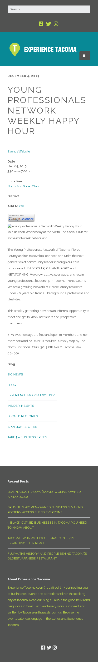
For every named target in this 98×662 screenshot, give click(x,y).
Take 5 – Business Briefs (27, 437)
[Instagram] (56, 24)
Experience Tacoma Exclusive (32, 395)
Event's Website (19, 151)
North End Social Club (23, 186)
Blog (12, 385)
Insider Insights (21, 405)
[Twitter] (48, 24)
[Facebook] (41, 24)
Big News (15, 374)
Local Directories (23, 416)
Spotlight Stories (22, 427)
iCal (21, 206)
